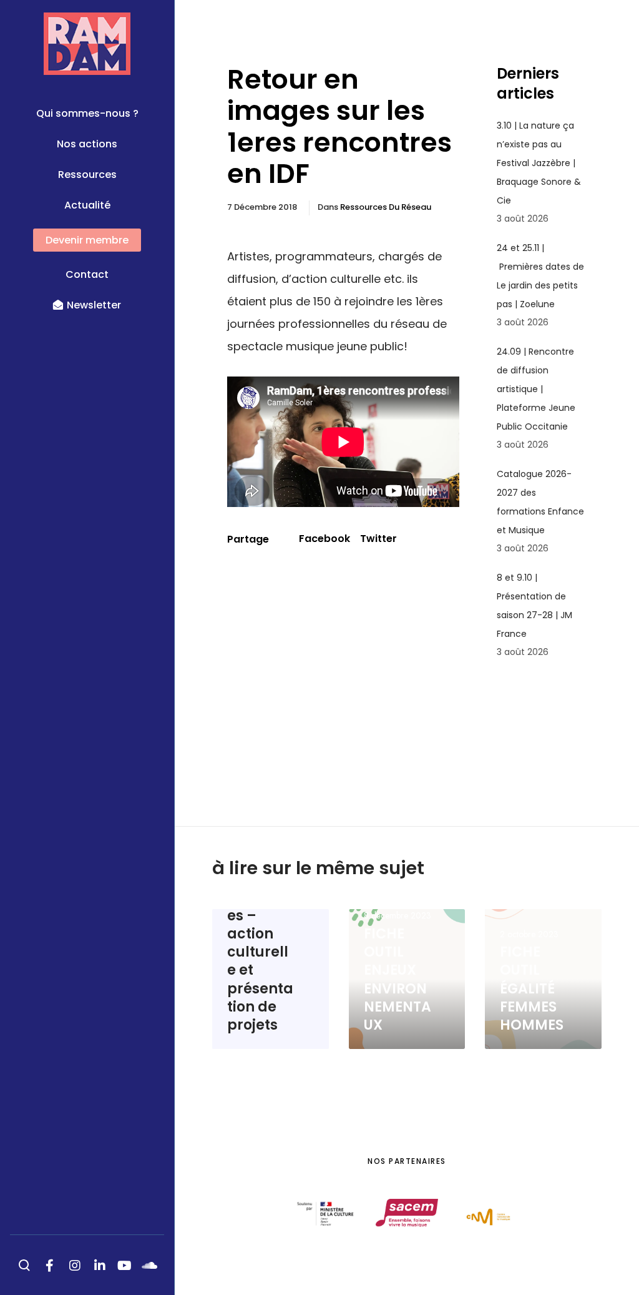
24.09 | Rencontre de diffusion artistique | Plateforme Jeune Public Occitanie (536, 389)
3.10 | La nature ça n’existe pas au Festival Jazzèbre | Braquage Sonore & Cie (539, 163)
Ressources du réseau (385, 207)
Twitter (378, 538)
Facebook (324, 538)
